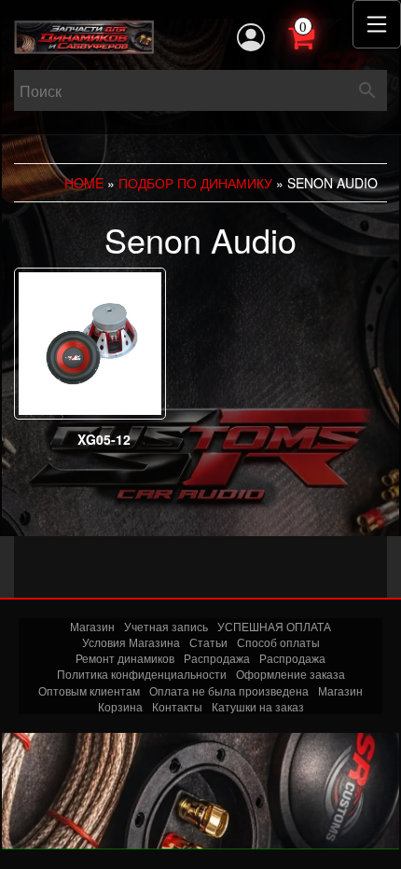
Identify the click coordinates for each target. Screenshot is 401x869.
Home (84, 182)
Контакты (177, 706)
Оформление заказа (290, 674)
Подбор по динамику (195, 182)
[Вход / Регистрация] (251, 37)
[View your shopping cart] (321, 35)
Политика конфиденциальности (142, 674)
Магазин (92, 626)
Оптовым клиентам (89, 690)
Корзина (120, 706)
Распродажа (217, 658)
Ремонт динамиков (125, 658)
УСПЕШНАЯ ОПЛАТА (274, 626)
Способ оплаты (278, 642)
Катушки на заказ (258, 706)
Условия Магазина (131, 642)
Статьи (208, 642)
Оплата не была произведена (229, 690)
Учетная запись (166, 626)
